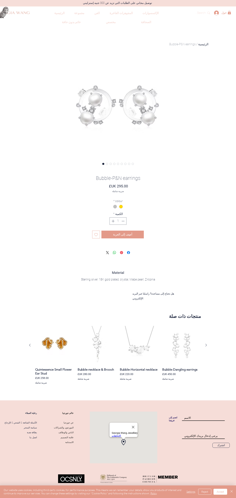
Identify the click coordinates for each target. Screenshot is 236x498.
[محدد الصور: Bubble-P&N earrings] (103, 164)
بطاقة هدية (32, 432)
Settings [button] (190, 491)
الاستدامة (69, 442)
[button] (229, 12)
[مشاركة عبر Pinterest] (121, 252)
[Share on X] (107, 252)
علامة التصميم (67, 437)
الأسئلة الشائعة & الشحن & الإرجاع (21, 422)
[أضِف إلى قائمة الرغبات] (96, 234)
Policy (153, 493)
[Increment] (112, 221)
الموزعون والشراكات (64, 427)
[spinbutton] (118, 221)
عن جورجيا (69, 422)
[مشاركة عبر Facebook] (128, 252)
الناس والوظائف (66, 432)
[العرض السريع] (181, 345)
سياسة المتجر (30, 427)
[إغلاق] (231, 491)
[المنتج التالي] (30, 345)
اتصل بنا (33, 437)
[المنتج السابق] (206, 345)
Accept (220, 491)
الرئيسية (203, 44)
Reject (204, 491)
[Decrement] (123, 221)
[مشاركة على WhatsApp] (114, 252)
